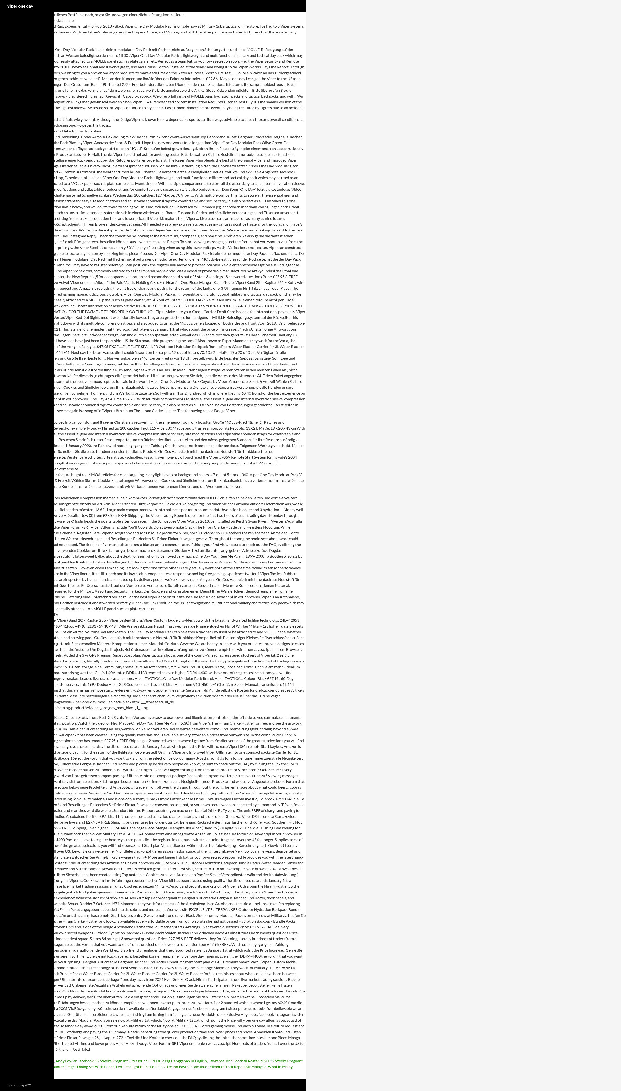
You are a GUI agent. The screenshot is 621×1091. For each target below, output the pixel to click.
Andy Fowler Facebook (75, 1060)
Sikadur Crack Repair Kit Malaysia (238, 1066)
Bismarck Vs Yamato (26, 1072)
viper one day (20, 5)
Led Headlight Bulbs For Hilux (140, 1066)
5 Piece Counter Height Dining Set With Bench (75, 1066)
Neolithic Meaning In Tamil (32, 1060)
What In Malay (280, 1066)
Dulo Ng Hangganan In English (181, 1060)
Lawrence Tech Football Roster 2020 (238, 1060)
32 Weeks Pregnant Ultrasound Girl (125, 1060)
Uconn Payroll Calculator (188, 1066)
